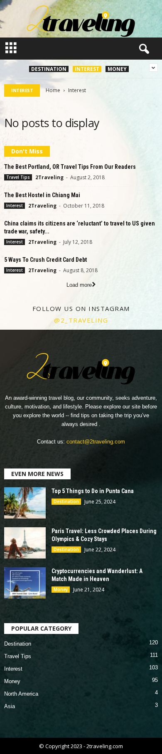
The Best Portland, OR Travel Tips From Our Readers (70, 166)
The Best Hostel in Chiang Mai (42, 195)
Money (117, 69)
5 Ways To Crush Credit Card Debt (45, 259)
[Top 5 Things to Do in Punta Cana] (25, 503)
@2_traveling (81, 320)
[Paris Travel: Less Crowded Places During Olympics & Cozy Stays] (25, 543)
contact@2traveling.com (95, 441)
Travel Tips (18, 177)
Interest (87, 69)
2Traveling (49, 177)
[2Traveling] (81, 19)
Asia (9, 706)
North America (21, 694)
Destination (48, 69)
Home (53, 90)
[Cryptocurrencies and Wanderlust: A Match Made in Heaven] (25, 583)
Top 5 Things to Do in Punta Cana (93, 491)
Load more (79, 285)
